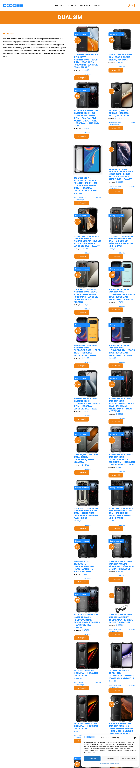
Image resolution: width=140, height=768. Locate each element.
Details (88, 74)
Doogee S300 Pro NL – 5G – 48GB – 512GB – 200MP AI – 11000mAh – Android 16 (87, 724)
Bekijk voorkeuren (128, 758)
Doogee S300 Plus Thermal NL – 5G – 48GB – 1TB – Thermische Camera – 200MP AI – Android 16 (121, 673)
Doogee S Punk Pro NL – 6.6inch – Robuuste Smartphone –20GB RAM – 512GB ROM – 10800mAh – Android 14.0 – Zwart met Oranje (87, 294)
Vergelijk (83, 78)
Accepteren (92, 758)
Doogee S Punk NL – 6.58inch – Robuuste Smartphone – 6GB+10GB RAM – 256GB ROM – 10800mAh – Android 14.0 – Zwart (87, 239)
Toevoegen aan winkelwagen (115, 124)
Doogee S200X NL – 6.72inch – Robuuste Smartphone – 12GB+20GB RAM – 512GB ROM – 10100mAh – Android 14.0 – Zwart (87, 620)
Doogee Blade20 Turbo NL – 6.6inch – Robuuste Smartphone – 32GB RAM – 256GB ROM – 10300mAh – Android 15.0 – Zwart (86, 59)
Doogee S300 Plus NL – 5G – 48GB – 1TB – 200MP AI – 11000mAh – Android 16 (87, 672)
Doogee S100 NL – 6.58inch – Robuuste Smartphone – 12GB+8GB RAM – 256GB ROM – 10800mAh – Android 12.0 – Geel (87, 349)
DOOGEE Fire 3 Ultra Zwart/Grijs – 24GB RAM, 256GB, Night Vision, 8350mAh (120, 55)
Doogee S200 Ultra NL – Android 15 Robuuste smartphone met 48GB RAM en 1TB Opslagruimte (87, 565)
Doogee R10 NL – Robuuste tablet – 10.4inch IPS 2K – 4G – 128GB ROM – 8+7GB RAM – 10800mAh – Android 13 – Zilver (86, 184)
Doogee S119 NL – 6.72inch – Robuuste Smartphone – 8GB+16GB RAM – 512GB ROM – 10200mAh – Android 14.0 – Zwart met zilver (121, 403)
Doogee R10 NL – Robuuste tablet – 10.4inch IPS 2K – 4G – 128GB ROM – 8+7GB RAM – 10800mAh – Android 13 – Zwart (120, 173)
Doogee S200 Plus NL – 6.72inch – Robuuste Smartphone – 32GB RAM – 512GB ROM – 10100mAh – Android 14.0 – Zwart (121, 512)
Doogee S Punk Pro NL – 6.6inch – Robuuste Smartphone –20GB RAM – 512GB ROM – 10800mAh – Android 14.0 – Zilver (121, 239)
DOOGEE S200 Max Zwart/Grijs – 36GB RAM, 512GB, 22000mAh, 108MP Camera (86, 457)
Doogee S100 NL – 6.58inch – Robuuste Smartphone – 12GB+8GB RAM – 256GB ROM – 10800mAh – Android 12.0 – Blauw (121, 293)
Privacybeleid (114, 764)
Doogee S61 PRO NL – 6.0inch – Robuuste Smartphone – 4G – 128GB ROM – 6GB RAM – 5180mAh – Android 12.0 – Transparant (120, 727)
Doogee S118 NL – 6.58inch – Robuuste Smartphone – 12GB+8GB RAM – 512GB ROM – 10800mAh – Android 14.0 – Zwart (87, 402)
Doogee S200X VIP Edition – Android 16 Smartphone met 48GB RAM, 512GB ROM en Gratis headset (121, 617)
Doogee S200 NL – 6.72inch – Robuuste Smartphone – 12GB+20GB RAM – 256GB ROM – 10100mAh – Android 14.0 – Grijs (121, 458)
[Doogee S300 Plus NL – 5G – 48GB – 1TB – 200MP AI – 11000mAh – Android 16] (87, 655)
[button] (136, 738)
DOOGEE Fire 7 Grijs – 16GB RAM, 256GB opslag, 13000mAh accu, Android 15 (120, 111)
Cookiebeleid (104, 764)
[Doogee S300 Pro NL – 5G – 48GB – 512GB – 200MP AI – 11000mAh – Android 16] (87, 708)
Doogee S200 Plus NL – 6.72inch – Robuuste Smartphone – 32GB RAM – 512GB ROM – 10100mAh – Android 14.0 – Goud (87, 512)
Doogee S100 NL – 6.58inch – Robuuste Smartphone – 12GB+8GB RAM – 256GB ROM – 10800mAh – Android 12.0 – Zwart (121, 349)
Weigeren (110, 758)
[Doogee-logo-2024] (13, 5)
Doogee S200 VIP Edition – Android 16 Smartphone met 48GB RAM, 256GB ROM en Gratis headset (121, 563)
